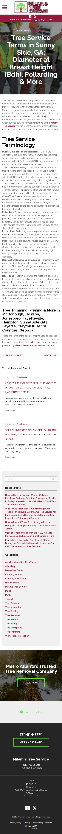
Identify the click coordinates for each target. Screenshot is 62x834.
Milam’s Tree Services (26, 345)
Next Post (50, 355)
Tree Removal (12, 615)
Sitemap (27, 823)
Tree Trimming (12, 632)
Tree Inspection (13, 607)
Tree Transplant (13, 627)
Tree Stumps (12, 623)
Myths (8, 595)
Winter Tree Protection (17, 636)
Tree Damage (12, 603)
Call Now (31, 682)
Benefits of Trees (14, 570)
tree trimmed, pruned (30, 342)
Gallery (31, 793)
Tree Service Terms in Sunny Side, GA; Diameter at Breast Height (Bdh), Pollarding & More (31, 59)
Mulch (8, 591)
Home (31, 781)
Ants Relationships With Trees (20, 562)
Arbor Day (10, 566)
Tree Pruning (12, 611)
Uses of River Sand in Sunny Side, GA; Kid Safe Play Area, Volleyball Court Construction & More (31, 434)
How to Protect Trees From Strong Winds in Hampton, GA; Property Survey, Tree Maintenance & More (30, 387)
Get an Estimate (31, 742)
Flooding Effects (13, 574)
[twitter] (34, 808)
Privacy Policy (15, 823)
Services (31, 787)
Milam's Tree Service (16, 587)
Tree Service (38, 30)
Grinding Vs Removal (15, 578)
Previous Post (14, 355)
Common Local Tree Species (31, 790)
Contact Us (31, 795)
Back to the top (33, 712)
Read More (10, 410)
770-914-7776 (45, 19)
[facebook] (27, 808)
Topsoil (9, 599)
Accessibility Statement (42, 823)
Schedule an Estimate (21, 19)
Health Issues (12, 582)
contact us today (47, 345)
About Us (31, 784)
